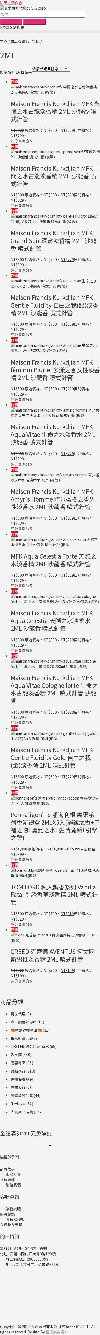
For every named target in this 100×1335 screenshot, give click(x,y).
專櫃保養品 (20, 1079)
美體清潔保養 (22, 1095)
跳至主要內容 (11, 2)
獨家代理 (18, 1013)
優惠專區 (18, 1062)
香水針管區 (20, 1038)
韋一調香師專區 (24, 1022)
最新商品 (18, 1071)
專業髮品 (18, 1087)
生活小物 (18, 1103)
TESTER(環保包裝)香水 (30, 1046)
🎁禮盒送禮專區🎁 (26, 1030)
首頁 (3, 41)
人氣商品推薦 (22, 1111)
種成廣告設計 (57, 1331)
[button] (50, 31)
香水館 (16, 1054)
